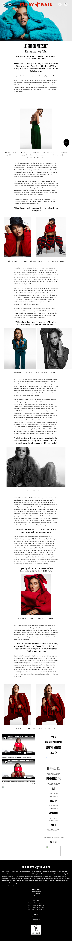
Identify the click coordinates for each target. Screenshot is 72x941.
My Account (36, 919)
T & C (36, 921)
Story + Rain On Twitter (36, 909)
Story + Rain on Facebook (36, 905)
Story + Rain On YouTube (36, 907)
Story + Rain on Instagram (36, 903)
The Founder (36, 893)
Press (36, 896)
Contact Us (36, 917)
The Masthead (36, 891)
